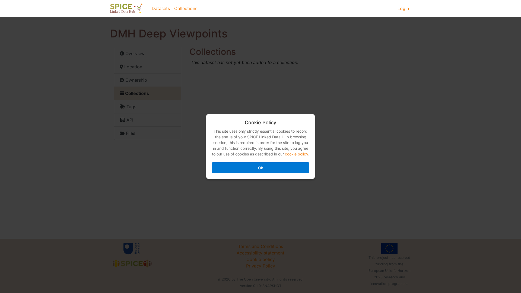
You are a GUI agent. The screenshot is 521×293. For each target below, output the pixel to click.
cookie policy (296, 154)
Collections (185, 8)
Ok (260, 167)
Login (403, 8)
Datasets (161, 8)
